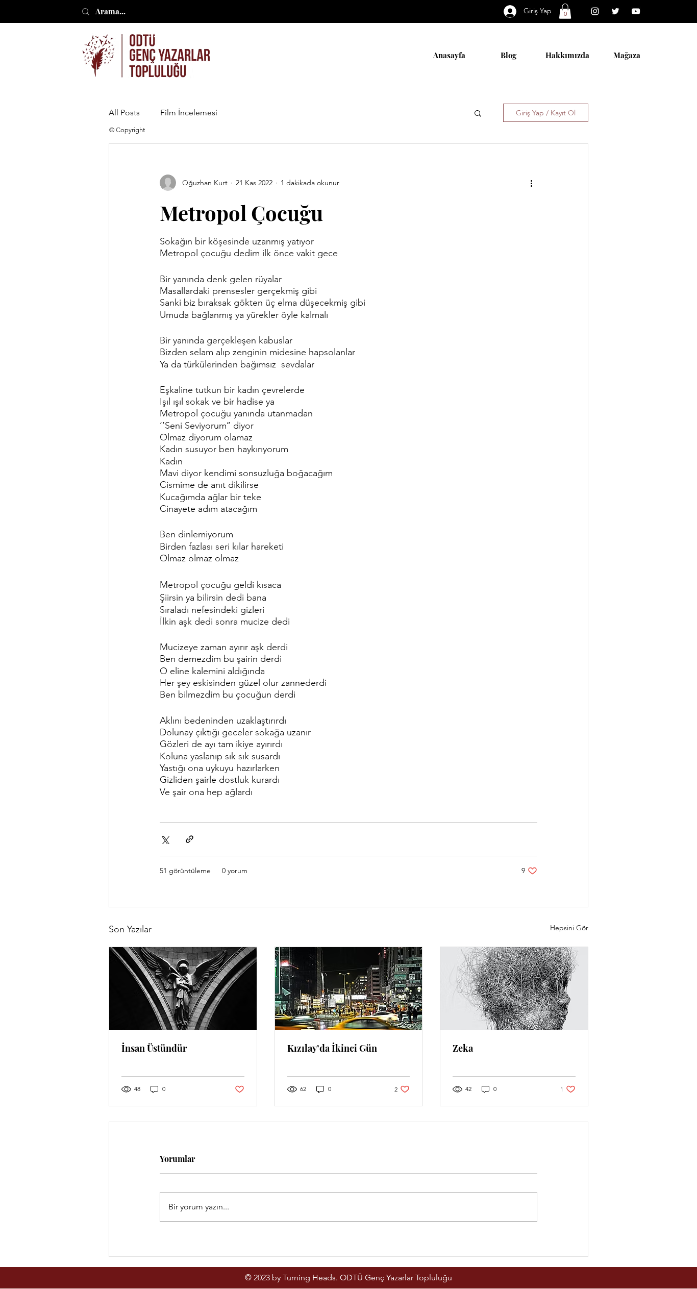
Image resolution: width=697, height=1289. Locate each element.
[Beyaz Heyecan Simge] (615, 11)
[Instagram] (595, 11)
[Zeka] (514, 988)
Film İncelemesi (188, 112)
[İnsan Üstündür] (183, 988)
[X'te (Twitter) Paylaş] (164, 839)
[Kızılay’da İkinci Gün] (348, 988)
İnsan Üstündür (154, 1048)
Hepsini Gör (569, 927)
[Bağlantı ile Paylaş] (189, 839)
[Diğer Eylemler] (531, 183)
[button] (565, 11)
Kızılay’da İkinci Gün (332, 1048)
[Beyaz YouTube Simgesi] (636, 11)
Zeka (463, 1048)
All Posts (124, 112)
